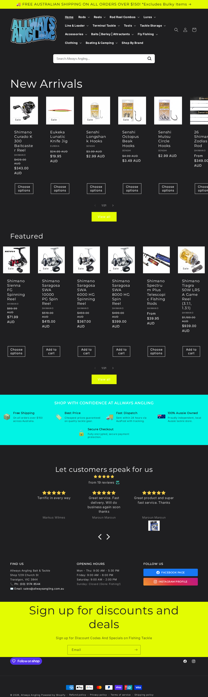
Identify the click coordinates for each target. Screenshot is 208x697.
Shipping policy (144, 694)
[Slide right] (112, 205)
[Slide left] (95, 205)
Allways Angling (31, 695)
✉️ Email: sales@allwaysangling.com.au (37, 588)
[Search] (149, 58)
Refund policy (77, 694)
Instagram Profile (173, 581)
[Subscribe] (135, 650)
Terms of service (120, 694)
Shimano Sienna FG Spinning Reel (16, 290)
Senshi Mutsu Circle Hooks (164, 139)
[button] (83, 17)
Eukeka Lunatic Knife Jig (59, 136)
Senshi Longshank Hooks (96, 136)
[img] (104, 477)
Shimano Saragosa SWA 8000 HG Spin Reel (121, 292)
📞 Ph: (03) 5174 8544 (25, 584)
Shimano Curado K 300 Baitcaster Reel (23, 141)
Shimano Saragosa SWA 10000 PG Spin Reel (51, 292)
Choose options (24, 188)
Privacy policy (98, 694)
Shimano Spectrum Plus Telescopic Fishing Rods (156, 292)
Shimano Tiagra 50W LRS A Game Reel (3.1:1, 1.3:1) (191, 294)
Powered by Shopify (53, 695)
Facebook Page (173, 572)
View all (104, 217)
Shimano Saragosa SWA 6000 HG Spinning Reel (86, 292)
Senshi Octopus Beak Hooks (130, 139)
